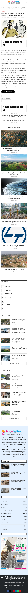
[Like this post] (7, 42)
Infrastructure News (15, 510)
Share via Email (8, 91)
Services (10, 585)
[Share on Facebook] (11, 42)
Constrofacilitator (20, 96)
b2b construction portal (7, 96)
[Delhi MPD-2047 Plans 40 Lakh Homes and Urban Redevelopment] (14, 138)
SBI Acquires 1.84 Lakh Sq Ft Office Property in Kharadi (18, 356)
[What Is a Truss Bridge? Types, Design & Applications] (5, 412)
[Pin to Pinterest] (17, 42)
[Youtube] (20, 591)
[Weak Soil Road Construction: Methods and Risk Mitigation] (5, 474)
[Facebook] (8, 591)
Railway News (15, 526)
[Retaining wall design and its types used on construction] (5, 377)
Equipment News (15, 513)
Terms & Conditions (14, 587)
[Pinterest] (14, 591)
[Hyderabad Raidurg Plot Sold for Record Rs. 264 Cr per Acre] (14, 162)
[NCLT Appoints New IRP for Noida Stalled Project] (14, 211)
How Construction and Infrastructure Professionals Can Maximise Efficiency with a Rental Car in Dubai (18, 330)
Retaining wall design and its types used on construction (18, 376)
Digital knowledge (6, 98)
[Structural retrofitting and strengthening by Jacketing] (5, 395)
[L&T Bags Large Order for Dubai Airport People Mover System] (14, 235)
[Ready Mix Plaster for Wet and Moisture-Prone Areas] (5, 490)
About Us (5, 585)
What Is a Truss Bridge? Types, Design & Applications (17, 411)
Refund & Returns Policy (18, 585)
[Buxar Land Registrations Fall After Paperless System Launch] (14, 259)
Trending (15, 529)
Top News (15, 7)
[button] (3, 553)
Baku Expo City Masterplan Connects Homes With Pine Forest (18, 321)
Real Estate (15, 504)
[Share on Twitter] (14, 42)
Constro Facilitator (11, 17)
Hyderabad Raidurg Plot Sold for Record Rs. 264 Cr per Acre (19, 347)
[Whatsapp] (18, 591)
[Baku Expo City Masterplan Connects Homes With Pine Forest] (5, 322)
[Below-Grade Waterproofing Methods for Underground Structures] (5, 466)
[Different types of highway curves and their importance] (5, 403)
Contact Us (22, 587)
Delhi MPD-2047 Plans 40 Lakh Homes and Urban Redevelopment (18, 340)
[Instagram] (12, 591)
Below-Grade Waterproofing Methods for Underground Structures (18, 466)
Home (2, 7)
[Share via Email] (4, 45)
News (8, 7)
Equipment (15, 519)
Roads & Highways (15, 516)
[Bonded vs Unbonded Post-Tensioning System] (5, 386)
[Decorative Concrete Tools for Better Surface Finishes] (5, 482)
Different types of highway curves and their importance (18, 403)
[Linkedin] (16, 591)
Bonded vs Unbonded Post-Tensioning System (18, 384)
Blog (15, 507)
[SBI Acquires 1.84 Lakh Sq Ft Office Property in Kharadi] (14, 186)
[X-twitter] (10, 591)
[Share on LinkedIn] (21, 42)
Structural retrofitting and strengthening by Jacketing (18, 393)
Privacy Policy (6, 587)
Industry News (15, 523)
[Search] (26, 2)
